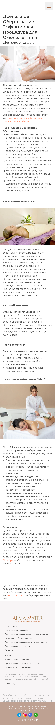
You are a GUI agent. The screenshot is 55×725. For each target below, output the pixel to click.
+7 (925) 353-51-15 (27, 719)
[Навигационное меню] (49, 6)
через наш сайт (15, 595)
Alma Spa (8, 560)
